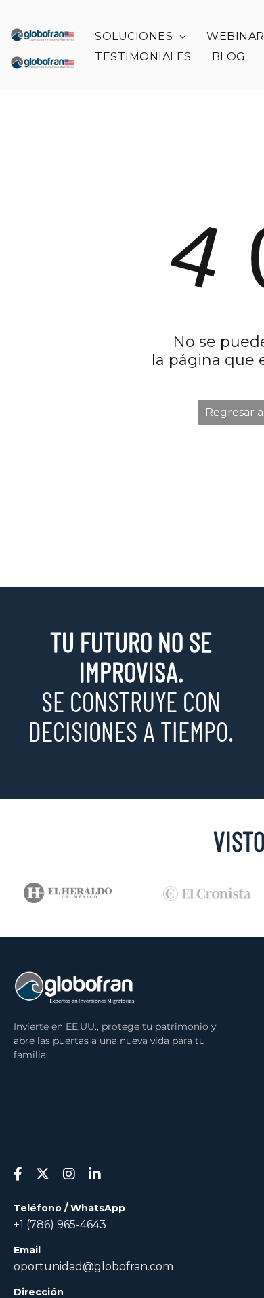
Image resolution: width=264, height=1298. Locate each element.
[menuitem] (140, 36)
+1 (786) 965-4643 (60, 1224)
